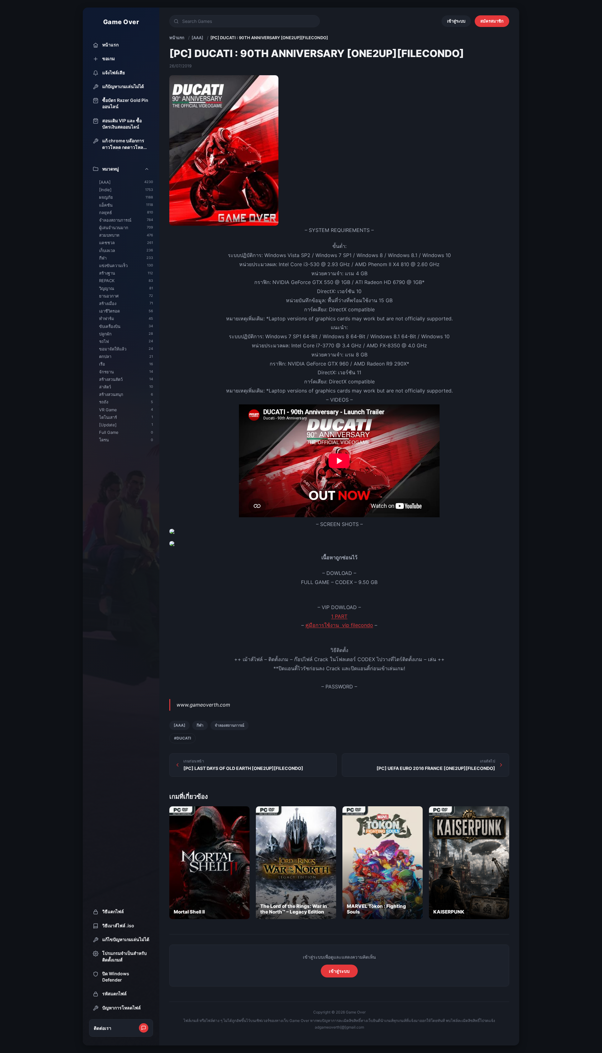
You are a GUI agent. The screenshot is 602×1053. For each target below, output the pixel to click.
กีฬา (200, 725)
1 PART (339, 616)
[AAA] (197, 37)
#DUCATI (182, 738)
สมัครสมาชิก (492, 21)
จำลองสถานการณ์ (229, 725)
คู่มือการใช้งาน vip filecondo (339, 625)
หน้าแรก (176, 37)
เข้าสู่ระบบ (456, 21)
